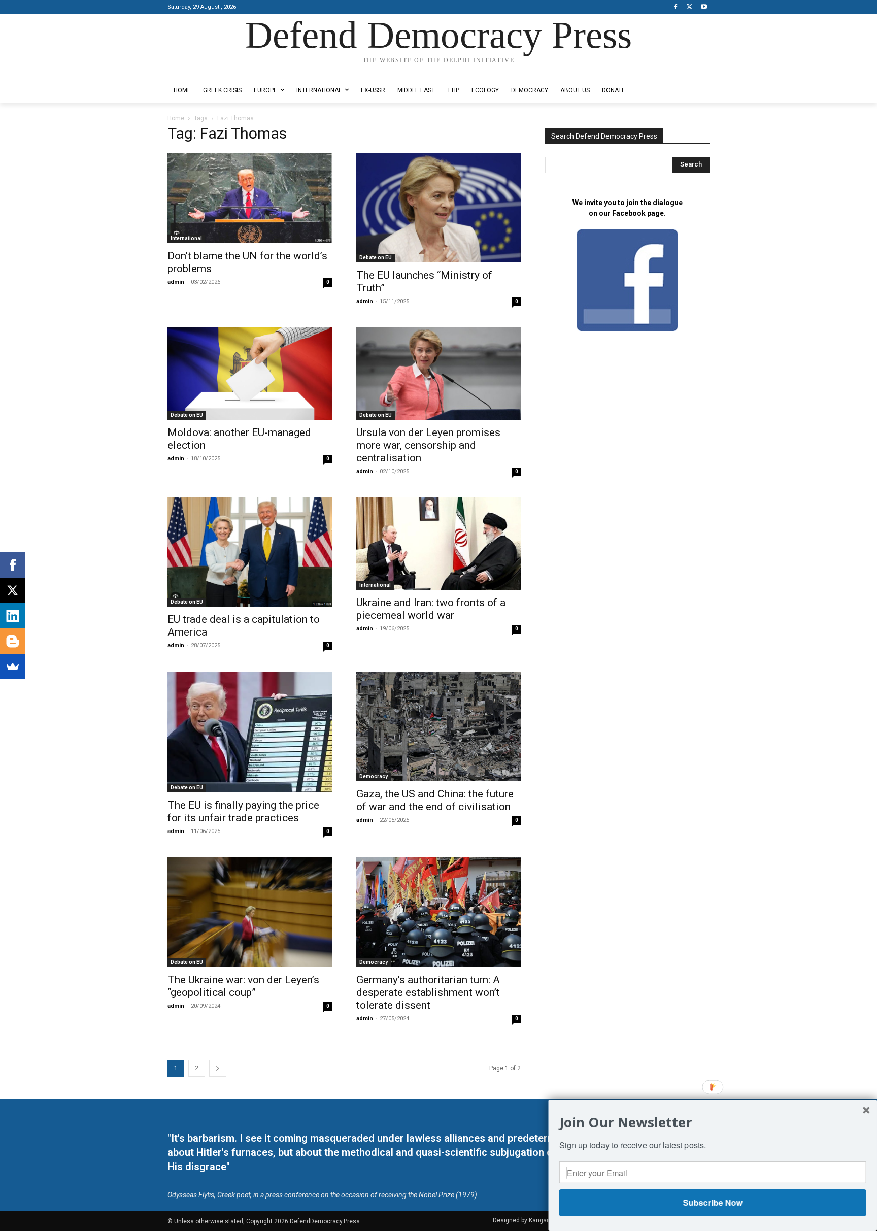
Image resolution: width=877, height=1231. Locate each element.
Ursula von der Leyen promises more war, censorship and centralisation (428, 445)
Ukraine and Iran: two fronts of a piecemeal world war (430, 608)
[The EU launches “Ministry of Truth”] (438, 207)
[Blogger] (12, 641)
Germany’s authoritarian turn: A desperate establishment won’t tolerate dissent (428, 992)
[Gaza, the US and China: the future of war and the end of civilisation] (438, 726)
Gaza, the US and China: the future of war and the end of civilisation (435, 800)
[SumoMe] (12, 666)
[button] (712, 1122)
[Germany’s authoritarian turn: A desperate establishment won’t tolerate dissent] (438, 912)
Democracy (373, 776)
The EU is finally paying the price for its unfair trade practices (243, 811)
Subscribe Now (712, 1202)
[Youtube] (704, 7)
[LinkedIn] (12, 615)
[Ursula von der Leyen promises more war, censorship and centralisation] (438, 373)
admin (175, 282)
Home (175, 118)
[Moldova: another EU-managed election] (249, 373)
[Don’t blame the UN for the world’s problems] (249, 198)
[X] (689, 7)
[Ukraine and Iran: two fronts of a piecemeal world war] (438, 543)
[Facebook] (676, 7)
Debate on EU (375, 257)
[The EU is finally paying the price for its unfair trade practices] (249, 732)
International (186, 238)
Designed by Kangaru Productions (207, 70)
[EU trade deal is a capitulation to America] (249, 552)
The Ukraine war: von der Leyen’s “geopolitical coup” (243, 986)
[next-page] (217, 1068)
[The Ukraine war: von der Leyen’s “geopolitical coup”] (249, 912)
